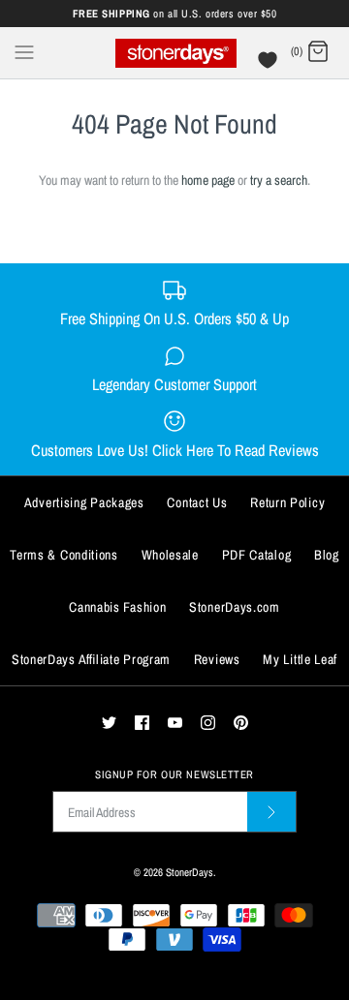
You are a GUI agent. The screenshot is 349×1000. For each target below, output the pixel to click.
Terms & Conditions (64, 554)
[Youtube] (175, 722)
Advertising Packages (84, 502)
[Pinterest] (241, 722)
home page (208, 180)
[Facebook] (142, 722)
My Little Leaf (300, 659)
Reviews (217, 659)
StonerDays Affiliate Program (91, 659)
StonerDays (189, 871)
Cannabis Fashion (117, 607)
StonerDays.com (234, 607)
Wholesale (170, 554)
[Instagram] (208, 722)
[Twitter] (109, 722)
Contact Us (197, 502)
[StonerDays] (175, 53)
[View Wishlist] (270, 64)
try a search (278, 180)
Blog (326, 554)
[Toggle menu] (24, 51)
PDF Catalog (257, 554)
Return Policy (287, 502)
